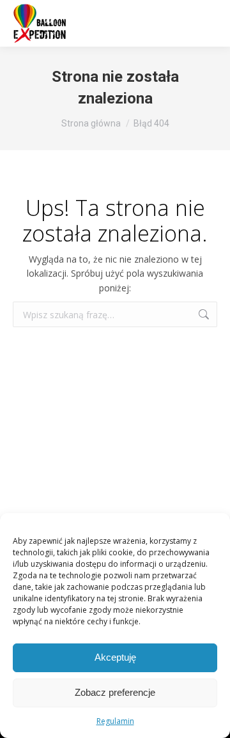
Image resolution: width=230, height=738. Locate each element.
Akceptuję (115, 657)
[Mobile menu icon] (204, 23)
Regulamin (115, 721)
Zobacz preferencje (115, 692)
